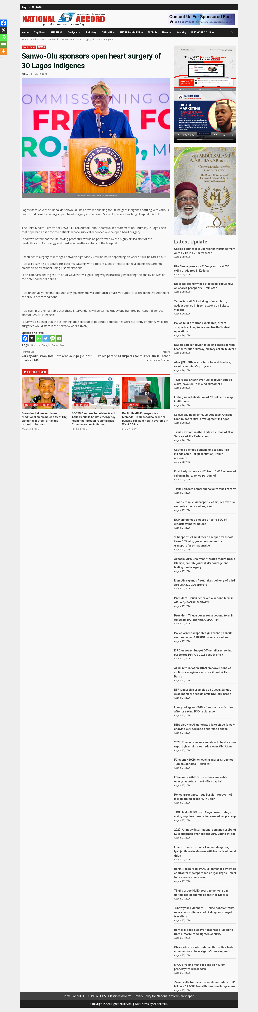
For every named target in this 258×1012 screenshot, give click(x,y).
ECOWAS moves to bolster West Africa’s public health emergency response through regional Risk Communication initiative (95, 393)
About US (79, 996)
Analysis (73, 32)
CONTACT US (97, 996)
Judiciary (90, 32)
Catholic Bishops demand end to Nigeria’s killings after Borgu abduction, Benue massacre (201, 454)
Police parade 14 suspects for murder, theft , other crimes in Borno (134, 356)
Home (25, 32)
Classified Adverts (119, 996)
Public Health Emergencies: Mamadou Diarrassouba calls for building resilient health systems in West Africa (146, 393)
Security (181, 32)
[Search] (232, 32)
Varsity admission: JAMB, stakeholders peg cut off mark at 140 (56, 356)
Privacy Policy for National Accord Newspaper (164, 996)
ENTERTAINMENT (130, 32)
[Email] (59, 338)
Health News (29, 47)
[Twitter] (45, 338)
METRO (41, 47)
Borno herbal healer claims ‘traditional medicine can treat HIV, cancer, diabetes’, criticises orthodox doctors (45, 393)
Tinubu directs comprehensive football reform (205, 489)
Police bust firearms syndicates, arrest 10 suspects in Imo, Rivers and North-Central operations (202, 327)
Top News (39, 32)
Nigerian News (32, 405)
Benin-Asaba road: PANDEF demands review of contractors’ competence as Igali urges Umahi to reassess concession (205, 873)
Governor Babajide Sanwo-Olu (47, 345)
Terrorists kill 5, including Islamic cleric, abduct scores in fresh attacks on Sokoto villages (201, 305)
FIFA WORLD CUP (201, 32)
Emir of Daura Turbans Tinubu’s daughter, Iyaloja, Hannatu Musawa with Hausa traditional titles (205, 851)
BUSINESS (56, 32)
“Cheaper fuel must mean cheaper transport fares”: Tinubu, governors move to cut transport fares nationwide (203, 541)
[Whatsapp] (39, 338)
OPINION (107, 32)
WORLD (152, 32)
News (165, 32)
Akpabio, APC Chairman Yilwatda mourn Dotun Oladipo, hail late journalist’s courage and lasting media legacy (204, 563)
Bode (27, 74)
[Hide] (1, 58)
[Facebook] (25, 338)
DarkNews (142, 1004)
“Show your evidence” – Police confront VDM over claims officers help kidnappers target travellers (204, 912)
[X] (32, 338)
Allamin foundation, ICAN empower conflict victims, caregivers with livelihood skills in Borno (202, 672)
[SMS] (52, 338)
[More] (3, 51)
